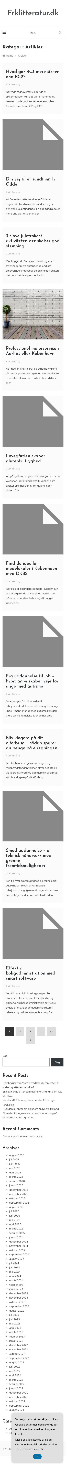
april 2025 (15, 1224)
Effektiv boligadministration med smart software (30, 973)
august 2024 (16, 1258)
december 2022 (18, 1345)
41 (51, 1031)
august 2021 (16, 1409)
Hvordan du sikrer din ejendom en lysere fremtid (31, 1108)
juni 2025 (14, 1215)
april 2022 (15, 1375)
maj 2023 (14, 1323)
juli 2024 (14, 1263)
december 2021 (18, 1392)
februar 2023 (17, 1336)
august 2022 (16, 1362)
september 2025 (19, 1202)
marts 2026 (16, 1176)
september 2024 (19, 1254)
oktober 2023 (17, 1302)
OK (37, 1456)
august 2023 (16, 1310)
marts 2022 (16, 1379)
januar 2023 (16, 1340)
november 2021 (18, 1397)
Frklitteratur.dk (33, 13)
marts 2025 (16, 1228)
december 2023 (18, 1293)
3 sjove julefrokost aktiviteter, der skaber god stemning (33, 241)
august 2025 (16, 1207)
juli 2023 (14, 1315)
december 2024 (18, 1241)
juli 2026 (14, 1159)
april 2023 (15, 1328)
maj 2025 (14, 1220)
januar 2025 (16, 1237)
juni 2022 (14, 1366)
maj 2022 (14, 1371)
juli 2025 (14, 1211)
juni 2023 (14, 1319)
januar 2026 (16, 1185)
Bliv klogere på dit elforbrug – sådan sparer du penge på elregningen (31, 743)
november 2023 (18, 1297)
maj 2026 (14, 1168)
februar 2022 (17, 1384)
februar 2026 (17, 1181)
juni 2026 (14, 1163)
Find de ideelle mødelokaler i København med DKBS (31, 568)
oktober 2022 (17, 1353)
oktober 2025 (17, 1198)
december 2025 (18, 1189)
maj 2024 (14, 1271)
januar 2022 (16, 1388)
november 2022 (18, 1349)
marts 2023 (16, 1332)
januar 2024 (16, 1289)
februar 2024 (17, 1284)
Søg (5, 1055)
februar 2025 (17, 1233)
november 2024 (18, 1245)
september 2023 (19, 1306)
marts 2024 (16, 1280)
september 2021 (19, 1405)
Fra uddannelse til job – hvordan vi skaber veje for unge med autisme (32, 681)
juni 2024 (14, 1267)
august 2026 (16, 1155)
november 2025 (18, 1194)
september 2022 (19, 1358)
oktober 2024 (17, 1250)
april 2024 (15, 1276)
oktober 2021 (17, 1401)
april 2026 (15, 1172)
